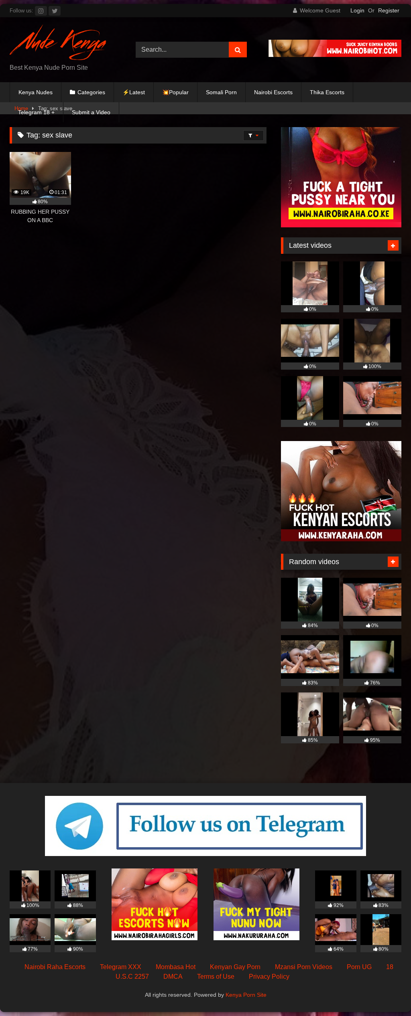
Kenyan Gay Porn (235, 966)
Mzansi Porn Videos (303, 966)
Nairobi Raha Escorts (54, 966)
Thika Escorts (327, 92)
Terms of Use (215, 976)
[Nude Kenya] (63, 43)
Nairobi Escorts (273, 92)
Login (357, 10)
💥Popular (175, 92)
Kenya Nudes (35, 92)
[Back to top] (386, 992)
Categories (91, 92)
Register (388, 10)
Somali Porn (221, 92)
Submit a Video (91, 112)
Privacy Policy (269, 976)
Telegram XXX (120, 966)
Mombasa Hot (175, 966)
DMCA (173, 976)
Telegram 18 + (36, 112)
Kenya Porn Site (246, 995)
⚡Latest (133, 92)
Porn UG (359, 966)
